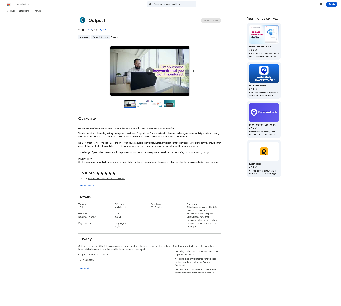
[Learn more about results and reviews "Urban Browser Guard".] (256, 50)
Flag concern (84, 223)
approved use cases (184, 254)
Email (157, 207)
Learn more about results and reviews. (106, 178)
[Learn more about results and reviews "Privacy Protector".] (256, 89)
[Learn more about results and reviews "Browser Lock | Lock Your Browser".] (256, 128)
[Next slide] (193, 71)
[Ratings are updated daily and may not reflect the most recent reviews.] (95, 29)
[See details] (85, 268)
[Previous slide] (106, 71)
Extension (84, 37)
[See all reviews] (87, 186)
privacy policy (140, 249)
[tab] (11, 11)
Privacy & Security (100, 37)
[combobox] (175, 4)
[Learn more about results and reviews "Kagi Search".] (256, 167)
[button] (321, 4)
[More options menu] (315, 4)
